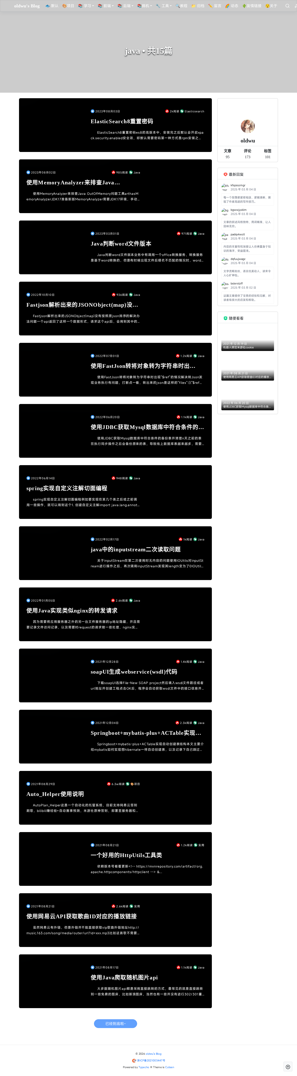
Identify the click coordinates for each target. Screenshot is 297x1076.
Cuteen (169, 1067)
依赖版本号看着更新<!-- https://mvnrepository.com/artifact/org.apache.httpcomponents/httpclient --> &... (147, 869)
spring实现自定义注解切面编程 (66, 488)
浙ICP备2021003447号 (151, 1060)
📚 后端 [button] (124, 5)
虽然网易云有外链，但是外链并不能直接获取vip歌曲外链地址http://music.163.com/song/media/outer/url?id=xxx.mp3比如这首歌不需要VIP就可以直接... (82, 930)
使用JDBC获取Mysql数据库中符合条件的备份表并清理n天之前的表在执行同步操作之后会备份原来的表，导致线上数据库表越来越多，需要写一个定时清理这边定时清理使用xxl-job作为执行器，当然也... (146, 441)
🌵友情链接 (251, 5)
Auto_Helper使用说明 (55, 794)
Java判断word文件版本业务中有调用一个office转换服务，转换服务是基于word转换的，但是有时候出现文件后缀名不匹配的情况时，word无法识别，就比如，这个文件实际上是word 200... (147, 257)
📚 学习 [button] (84, 5)
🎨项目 (68, 5)
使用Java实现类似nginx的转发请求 (72, 611)
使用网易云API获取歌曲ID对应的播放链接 (81, 916)
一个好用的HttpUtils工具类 (126, 855)
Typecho (144, 1067)
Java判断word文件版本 (121, 244)
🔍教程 (181, 5)
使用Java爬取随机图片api (124, 978)
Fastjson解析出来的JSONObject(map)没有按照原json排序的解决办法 (82, 305)
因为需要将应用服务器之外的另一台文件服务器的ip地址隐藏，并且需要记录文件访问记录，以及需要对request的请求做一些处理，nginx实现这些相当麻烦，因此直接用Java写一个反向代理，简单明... (83, 624)
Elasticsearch (194, 111)
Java (137, 172)
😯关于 (271, 5)
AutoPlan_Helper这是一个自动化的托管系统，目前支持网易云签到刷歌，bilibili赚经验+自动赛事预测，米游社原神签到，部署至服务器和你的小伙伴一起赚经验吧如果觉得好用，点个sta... (82, 808)
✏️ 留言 (214, 5)
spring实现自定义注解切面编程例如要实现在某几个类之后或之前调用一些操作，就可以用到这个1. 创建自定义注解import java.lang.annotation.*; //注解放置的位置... (82, 502)
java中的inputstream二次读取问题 (136, 549)
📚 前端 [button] (104, 5)
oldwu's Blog (153, 1053)
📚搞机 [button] (143, 5)
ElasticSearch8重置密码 (122, 121)
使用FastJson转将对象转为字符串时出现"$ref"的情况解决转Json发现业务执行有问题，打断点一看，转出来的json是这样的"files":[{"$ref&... (147, 380)
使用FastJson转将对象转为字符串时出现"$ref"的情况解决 (140, 366)
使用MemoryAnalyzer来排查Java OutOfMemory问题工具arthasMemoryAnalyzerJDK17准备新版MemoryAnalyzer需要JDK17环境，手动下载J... (82, 196)
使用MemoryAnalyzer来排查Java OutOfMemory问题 (70, 183)
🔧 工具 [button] (162, 5)
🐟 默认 (51, 5)
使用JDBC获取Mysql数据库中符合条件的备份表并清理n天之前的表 (147, 427)
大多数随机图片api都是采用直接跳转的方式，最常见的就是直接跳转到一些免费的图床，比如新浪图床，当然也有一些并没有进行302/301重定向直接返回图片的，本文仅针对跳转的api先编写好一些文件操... (147, 991)
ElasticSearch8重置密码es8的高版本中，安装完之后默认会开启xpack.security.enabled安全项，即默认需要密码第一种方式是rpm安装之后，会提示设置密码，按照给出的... (147, 135)
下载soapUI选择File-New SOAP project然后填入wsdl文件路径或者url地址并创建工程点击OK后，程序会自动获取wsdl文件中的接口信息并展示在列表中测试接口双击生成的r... (147, 686)
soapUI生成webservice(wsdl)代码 (134, 672)
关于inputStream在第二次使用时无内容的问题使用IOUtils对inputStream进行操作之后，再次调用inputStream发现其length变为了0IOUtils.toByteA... (147, 563)
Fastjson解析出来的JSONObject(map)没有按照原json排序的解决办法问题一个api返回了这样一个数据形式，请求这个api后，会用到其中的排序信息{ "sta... (83, 319)
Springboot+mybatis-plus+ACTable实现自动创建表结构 (146, 733)
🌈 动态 (231, 5)
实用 (201, 845)
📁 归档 (197, 5)
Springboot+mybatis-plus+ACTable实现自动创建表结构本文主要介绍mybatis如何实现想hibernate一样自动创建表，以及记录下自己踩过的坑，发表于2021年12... (147, 747)
